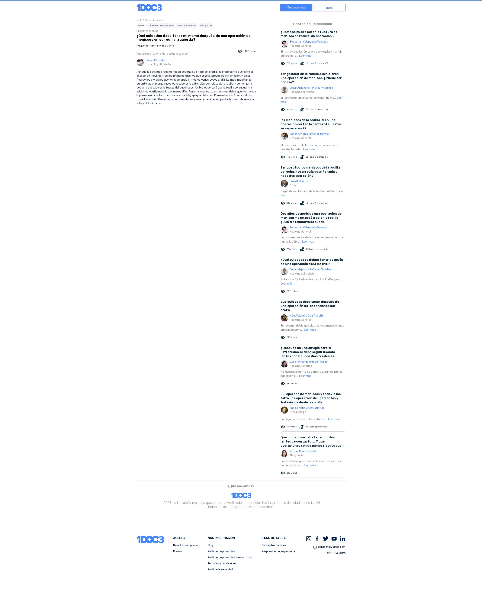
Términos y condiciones (222, 563)
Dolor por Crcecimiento (161, 25)
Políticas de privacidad (221, 551)
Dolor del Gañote (186, 25)
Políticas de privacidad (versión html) (230, 557)
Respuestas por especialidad (279, 551)
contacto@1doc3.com (329, 547)
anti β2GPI (206, 25)
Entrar (329, 7)
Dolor (141, 25)
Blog (210, 545)
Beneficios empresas (185, 545)
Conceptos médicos (274, 545)
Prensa (177, 551)
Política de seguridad (220, 569)
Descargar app (296, 7)
